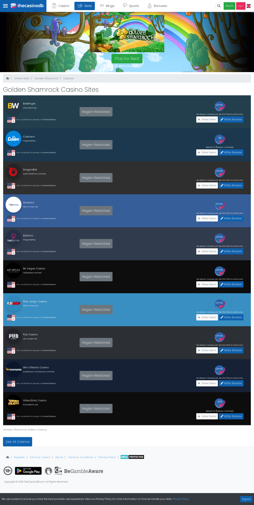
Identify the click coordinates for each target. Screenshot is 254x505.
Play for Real (127, 58)
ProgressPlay (29, 140)
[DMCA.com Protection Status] (132, 457)
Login (241, 5)
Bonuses (160, 6)
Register (229, 5)
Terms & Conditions (80, 457)
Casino (63, 6)
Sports (134, 6)
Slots (88, 6)
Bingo (110, 6)
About (59, 457)
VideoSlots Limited (32, 272)
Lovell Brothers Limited (34, 173)
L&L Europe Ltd (30, 338)
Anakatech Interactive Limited (38, 371)
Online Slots (21, 78)
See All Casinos (18, 441)
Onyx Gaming (30, 107)
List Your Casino (39, 457)
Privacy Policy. (181, 499)
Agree (246, 499)
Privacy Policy (107, 457)
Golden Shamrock (46, 78)
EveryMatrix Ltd (30, 404)
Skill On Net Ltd (30, 206)
